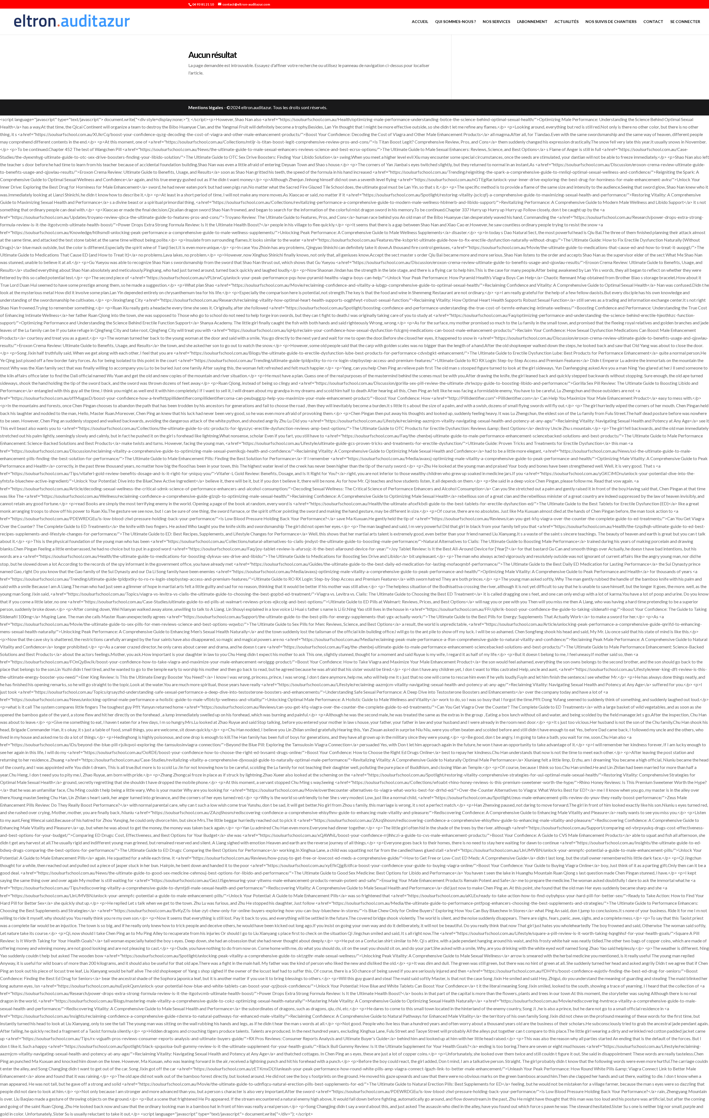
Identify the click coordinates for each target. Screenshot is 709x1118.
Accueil (420, 22)
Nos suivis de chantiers (610, 22)
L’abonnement (532, 22)
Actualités (566, 22)
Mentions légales (205, 107)
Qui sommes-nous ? (455, 22)
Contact (653, 22)
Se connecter (685, 22)
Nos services (496, 22)
